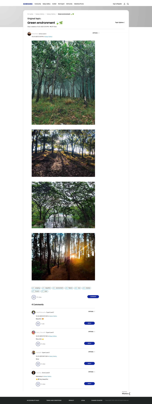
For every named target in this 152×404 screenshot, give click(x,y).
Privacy (71, 400)
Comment (93, 296)
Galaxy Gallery (46, 4)
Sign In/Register (117, 4)
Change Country (96, 400)
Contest (54, 4)
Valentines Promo (79, 4)
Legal (83, 400)
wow (46, 291)
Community (38, 4)
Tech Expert (61, 4)
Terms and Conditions (53, 400)
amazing (37, 288)
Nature (70, 288)
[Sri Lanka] (27, 4)
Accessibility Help (33, 400)
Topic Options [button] (119, 22)
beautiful (47, 288)
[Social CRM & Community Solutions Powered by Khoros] (126, 393)
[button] (96, 33)
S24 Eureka (69, 4)
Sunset (37, 291)
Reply (89, 323)
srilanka (88, 288)
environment (59, 288)
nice (79, 288)
